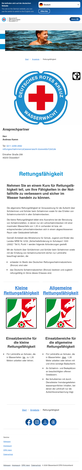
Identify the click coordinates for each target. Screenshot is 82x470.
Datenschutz (8, 454)
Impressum (7, 446)
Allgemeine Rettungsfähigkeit (60, 290)
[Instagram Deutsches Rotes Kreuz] (37, 422)
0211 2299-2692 (14, 145)
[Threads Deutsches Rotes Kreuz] (53, 422)
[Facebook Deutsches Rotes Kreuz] (28, 422)
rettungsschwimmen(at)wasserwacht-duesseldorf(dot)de (29, 149)
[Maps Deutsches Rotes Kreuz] (45, 422)
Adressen (7, 441)
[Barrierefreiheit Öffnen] (76, 76)
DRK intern (7, 450)
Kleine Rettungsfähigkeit (21, 290)
